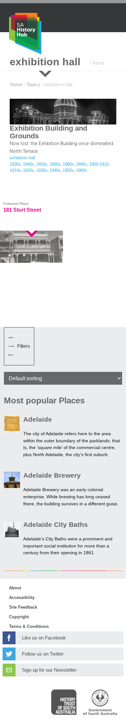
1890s (81, 164)
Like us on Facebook (44, 637)
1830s (15, 164)
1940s (55, 170)
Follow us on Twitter (43, 654)
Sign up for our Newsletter (49, 670)
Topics (33, 84)
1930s (41, 170)
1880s (68, 164)
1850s (41, 164)
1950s (68, 170)
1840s (28, 164)
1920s (28, 170)
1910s (15, 170)
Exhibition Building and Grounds (48, 132)
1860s (55, 164)
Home (16, 84)
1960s (81, 170)
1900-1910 (99, 164)
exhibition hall (22, 158)
